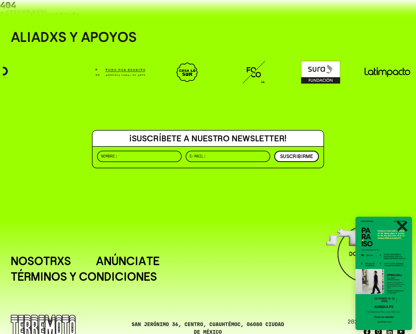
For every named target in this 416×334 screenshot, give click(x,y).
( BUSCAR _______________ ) (311, 12)
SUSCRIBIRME (296, 156)
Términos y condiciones (84, 276)
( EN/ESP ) (385, 12)
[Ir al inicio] (27, 16)
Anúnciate (128, 261)
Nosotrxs (41, 261)
